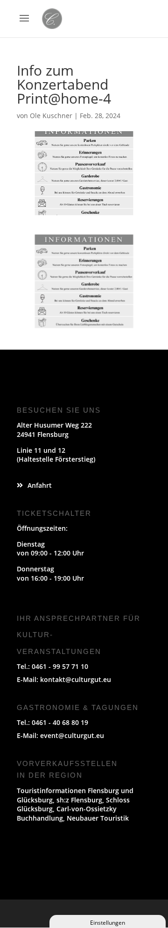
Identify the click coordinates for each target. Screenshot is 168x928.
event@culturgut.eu (72, 735)
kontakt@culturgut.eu (75, 679)
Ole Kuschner (51, 115)
